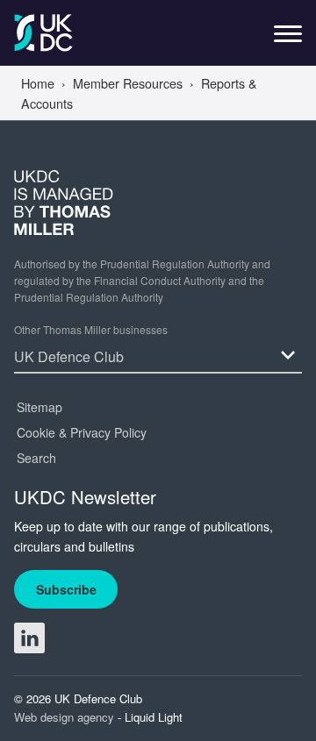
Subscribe (66, 589)
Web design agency (66, 717)
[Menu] (288, 38)
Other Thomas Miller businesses (91, 329)
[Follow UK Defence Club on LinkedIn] (29, 638)
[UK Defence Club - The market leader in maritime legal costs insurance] (43, 33)
